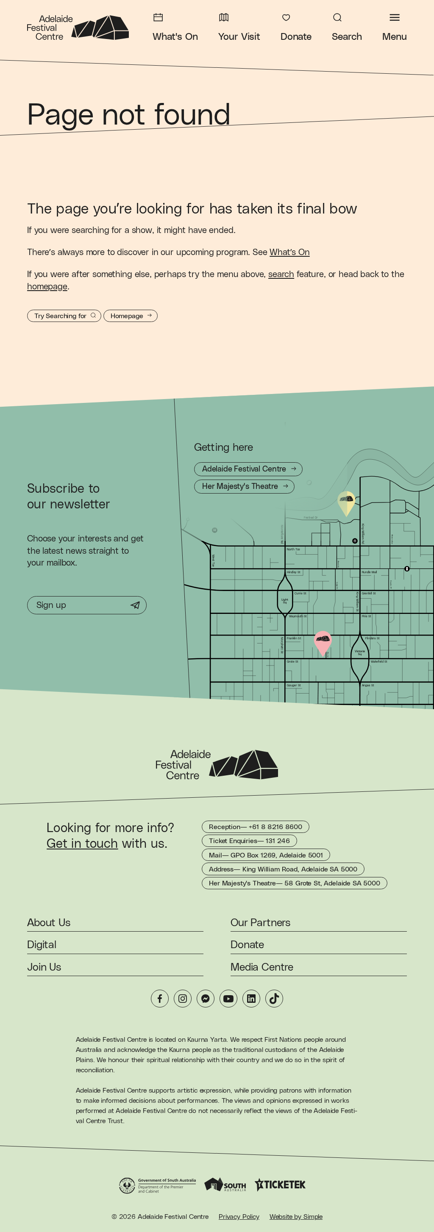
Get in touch (82, 844)
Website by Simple (296, 1216)
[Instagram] (183, 998)
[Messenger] (205, 998)
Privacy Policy (239, 1216)
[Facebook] (160, 998)
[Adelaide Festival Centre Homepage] (78, 27)
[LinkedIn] (251, 998)
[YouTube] (228, 998)
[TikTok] (274, 998)
